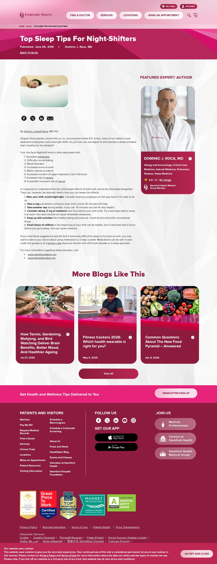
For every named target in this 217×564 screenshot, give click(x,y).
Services (25, 444)
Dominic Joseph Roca (36, 131)
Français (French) (119, 541)
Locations (25, 454)
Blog (29, 26)
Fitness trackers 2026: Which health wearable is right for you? (104, 341)
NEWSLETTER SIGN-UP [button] (176, 393)
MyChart (190, 6)
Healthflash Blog (59, 452)
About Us (55, 441)
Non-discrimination (54, 527)
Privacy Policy (28, 527)
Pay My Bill (26, 425)
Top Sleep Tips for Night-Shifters (51, 26)
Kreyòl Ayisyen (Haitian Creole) (127, 537)
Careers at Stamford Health (180, 438)
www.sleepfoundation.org (42, 254)
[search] (189, 16)
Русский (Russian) (71, 537)
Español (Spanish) (44, 537)
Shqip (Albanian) (53, 541)
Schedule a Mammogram (57, 421)
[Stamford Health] (36, 15)
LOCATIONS (130, 15)
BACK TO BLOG (29, 52)
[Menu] (195, 15)
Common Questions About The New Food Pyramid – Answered (163, 341)
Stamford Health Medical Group (180, 453)
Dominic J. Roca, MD (163, 158)
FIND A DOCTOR (80, 15)
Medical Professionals (178, 423)
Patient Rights (101, 527)
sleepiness (44, 156)
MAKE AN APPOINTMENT (163, 15)
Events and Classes (61, 457)
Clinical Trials (27, 449)
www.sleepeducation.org (41, 258)
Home (21, 26)
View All (108, 373)
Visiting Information (31, 471)
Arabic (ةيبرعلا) (29, 541)
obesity (49, 177)
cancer (61, 181)
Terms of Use (79, 527)
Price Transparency (127, 527)
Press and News (59, 446)
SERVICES (107, 15)
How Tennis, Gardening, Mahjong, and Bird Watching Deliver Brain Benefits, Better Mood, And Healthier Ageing (40, 343)
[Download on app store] (116, 437)
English (24, 537)
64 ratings (165, 180)
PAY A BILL (170, 6)
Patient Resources (30, 465)
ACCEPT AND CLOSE (197, 553)
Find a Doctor (27, 438)
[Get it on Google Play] (116, 447)
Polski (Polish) (95, 537)
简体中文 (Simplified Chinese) (85, 541)
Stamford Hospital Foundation (60, 473)
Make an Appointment (32, 460)
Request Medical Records (29, 432)
